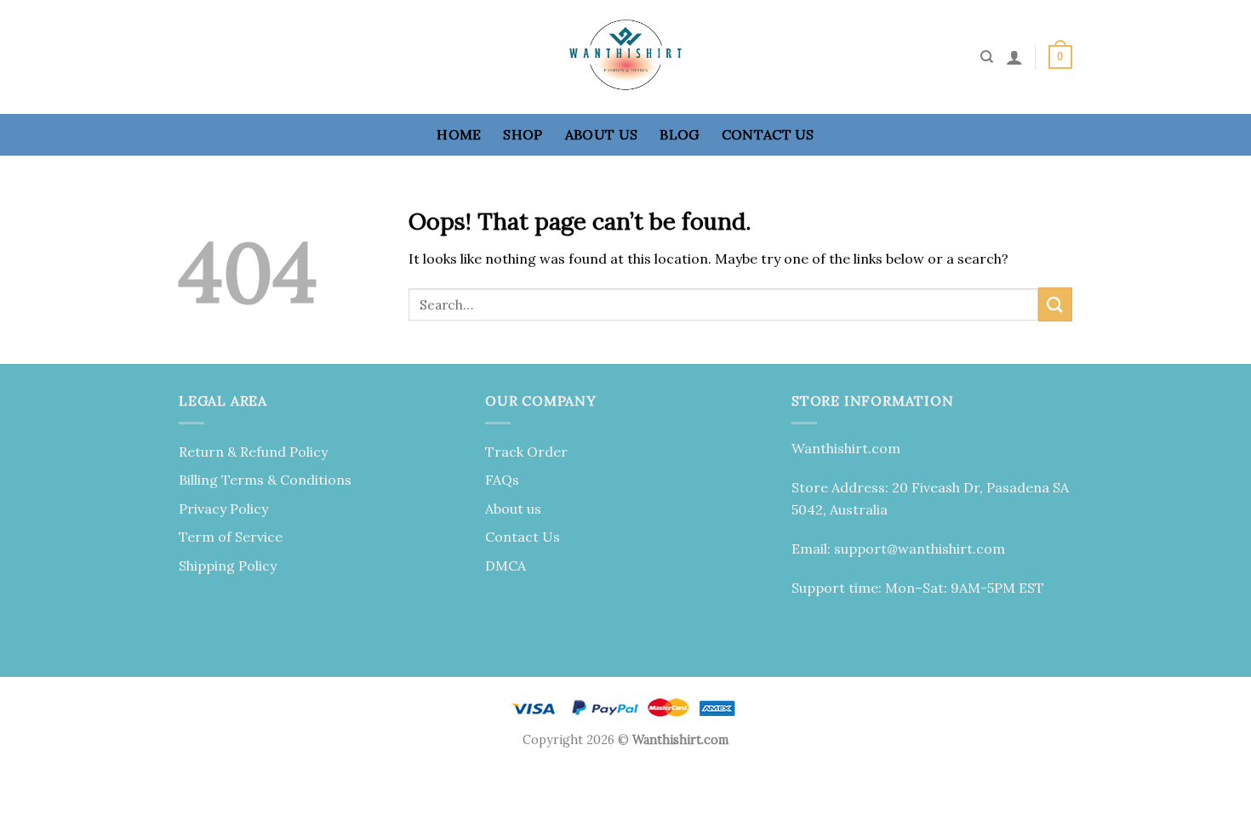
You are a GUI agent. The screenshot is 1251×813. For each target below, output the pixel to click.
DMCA (505, 565)
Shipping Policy (228, 565)
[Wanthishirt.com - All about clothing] (625, 57)
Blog (679, 134)
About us (601, 134)
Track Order (526, 451)
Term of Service (231, 536)
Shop (522, 134)
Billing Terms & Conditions (265, 479)
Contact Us (768, 134)
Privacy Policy (223, 508)
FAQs (502, 479)
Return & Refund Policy (253, 451)
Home (459, 134)
